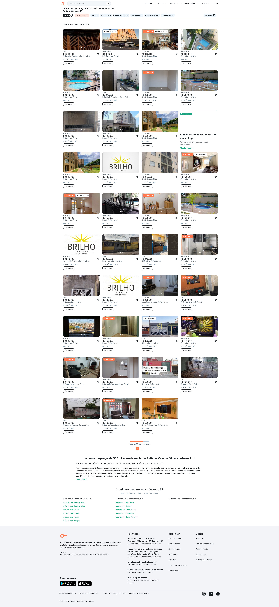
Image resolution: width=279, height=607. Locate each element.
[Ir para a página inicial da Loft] (64, 3)
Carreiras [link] (172, 560)
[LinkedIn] (211, 594)
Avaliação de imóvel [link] (204, 560)
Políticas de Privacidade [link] (89, 593)
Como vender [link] (174, 544)
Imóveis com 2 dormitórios (74, 502)
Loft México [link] (173, 570)
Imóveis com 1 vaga (71, 517)
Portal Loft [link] (200, 538)
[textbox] (89, 3)
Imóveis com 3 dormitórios (74, 506)
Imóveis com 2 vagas (71, 520)
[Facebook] (218, 594)
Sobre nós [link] (173, 554)
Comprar (148, 3)
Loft (122, 493)
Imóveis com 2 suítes (71, 513)
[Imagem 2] (122, 47)
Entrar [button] (215, 3)
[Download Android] (68, 584)
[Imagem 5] (87, 47)
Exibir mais (80, 479)
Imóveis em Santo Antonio (127, 517)
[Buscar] (108, 3)
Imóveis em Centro (123, 506)
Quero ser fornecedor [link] (178, 565)
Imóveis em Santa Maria (126, 510)
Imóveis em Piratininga (125, 513)
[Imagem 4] (164, 47)
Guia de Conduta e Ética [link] (139, 593)
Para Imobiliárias (189, 3)
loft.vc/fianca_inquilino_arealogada (143, 551)
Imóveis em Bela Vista (125, 502)
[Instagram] (204, 594)
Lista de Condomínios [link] (204, 544)
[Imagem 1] (81, 47)
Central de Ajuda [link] (175, 538)
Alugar (161, 3)
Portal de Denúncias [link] (67, 593)
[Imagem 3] (84, 47)
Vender (173, 3)
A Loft (204, 3)
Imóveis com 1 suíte (71, 510)
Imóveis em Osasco (135, 493)
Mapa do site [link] (201, 554)
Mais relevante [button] (80, 24)
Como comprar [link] (175, 549)
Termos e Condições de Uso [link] (114, 593)
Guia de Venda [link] (202, 549)
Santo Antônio (152, 493)
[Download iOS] (85, 584)
